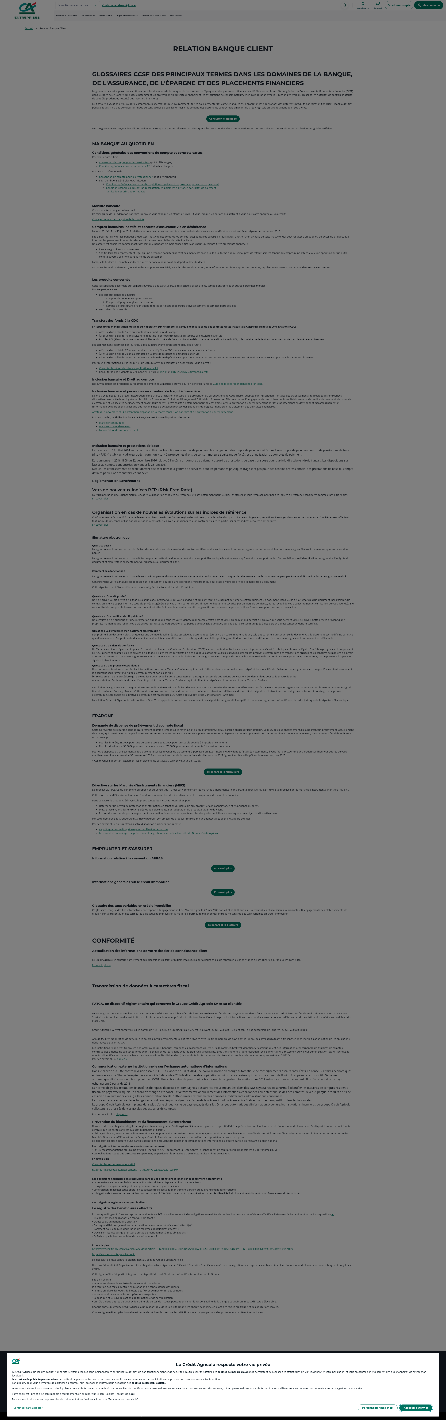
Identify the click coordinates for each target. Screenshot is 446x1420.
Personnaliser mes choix (377, 1407)
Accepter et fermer (416, 1407)
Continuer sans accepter (28, 1407)
